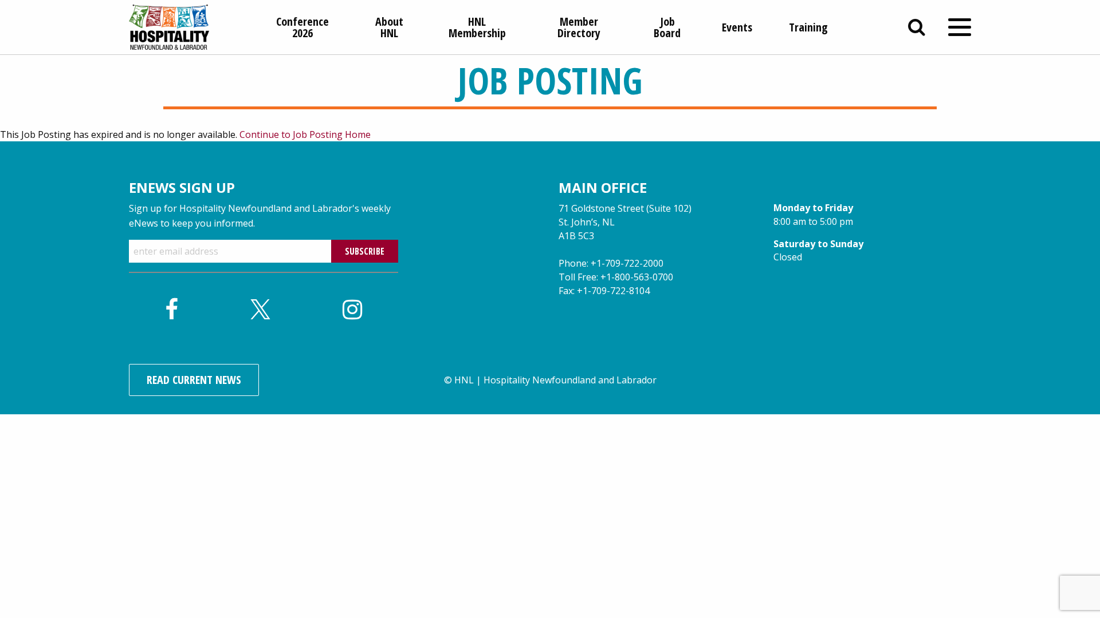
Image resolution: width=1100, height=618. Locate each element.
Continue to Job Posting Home (305, 134)
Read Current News (194, 379)
